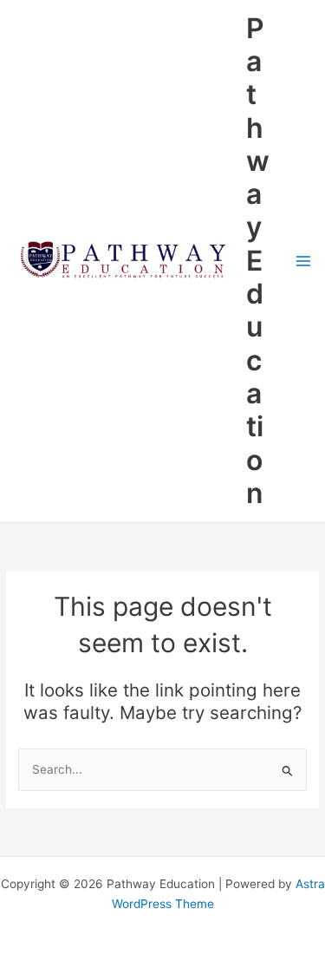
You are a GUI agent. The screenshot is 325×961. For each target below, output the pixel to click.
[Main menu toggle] (304, 261)
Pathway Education (258, 260)
